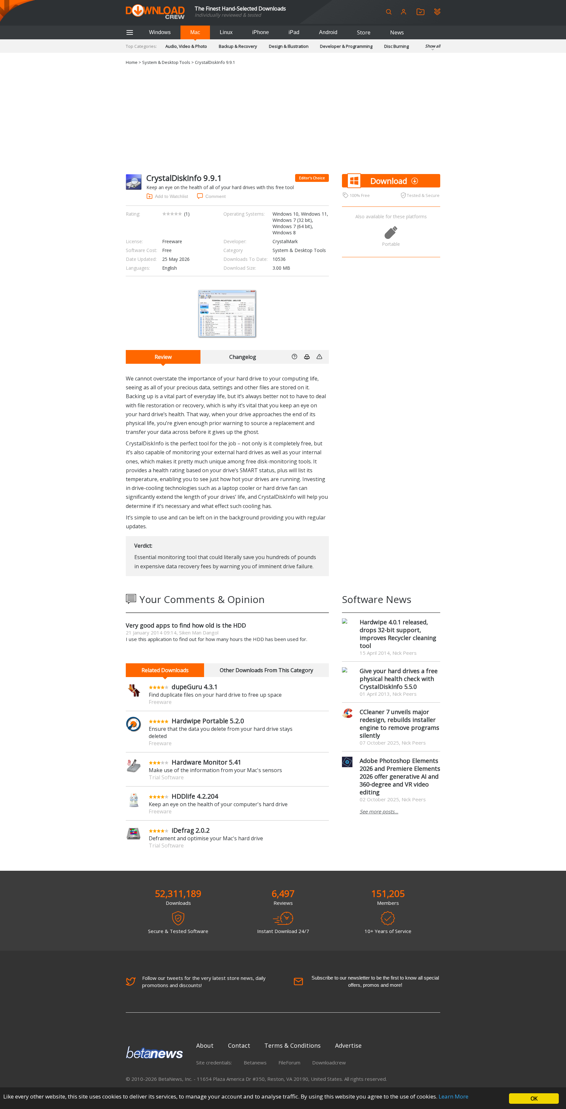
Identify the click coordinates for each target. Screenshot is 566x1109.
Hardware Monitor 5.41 (206, 762)
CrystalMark (285, 241)
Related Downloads (165, 670)
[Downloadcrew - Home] (155, 12)
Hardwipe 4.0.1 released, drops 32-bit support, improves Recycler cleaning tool (398, 634)
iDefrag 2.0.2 (191, 830)
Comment (215, 196)
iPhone (260, 32)
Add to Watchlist (171, 196)
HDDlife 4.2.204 (195, 796)
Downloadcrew (329, 1062)
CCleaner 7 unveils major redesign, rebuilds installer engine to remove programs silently (399, 723)
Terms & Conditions (292, 1045)
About (205, 1045)
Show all (432, 46)
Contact (239, 1045)
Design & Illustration (289, 46)
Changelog (242, 356)
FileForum (289, 1062)
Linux (226, 32)
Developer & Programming (346, 46)
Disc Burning (396, 46)
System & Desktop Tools (166, 62)
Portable (391, 244)
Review (163, 356)
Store (363, 32)
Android (328, 32)
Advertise (348, 1045)
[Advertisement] (283, 118)
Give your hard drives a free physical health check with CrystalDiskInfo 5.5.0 (399, 679)
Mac (195, 32)
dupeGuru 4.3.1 (195, 686)
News (397, 32)
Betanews (255, 1062)
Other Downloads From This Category (266, 670)
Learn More (453, 1096)
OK (534, 1098)
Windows (160, 32)
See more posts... (379, 811)
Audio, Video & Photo (186, 46)
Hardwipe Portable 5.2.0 (208, 720)
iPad (294, 32)
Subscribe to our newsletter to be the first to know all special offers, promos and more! (375, 981)
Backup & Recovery (238, 46)
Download (388, 180)
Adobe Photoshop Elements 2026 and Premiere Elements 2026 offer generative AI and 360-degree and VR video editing (400, 776)
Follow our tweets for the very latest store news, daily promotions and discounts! (204, 981)
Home (132, 62)
